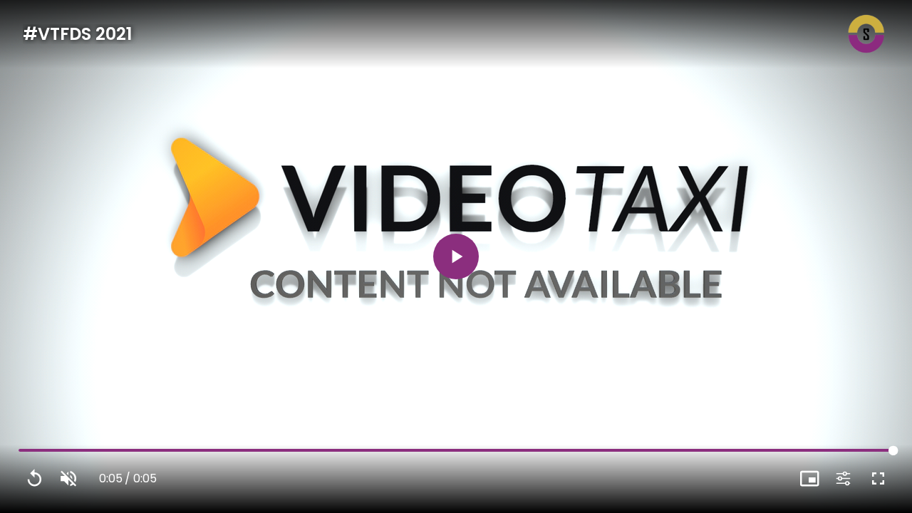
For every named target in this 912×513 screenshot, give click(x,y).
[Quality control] (843, 479)
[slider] (456, 450)
